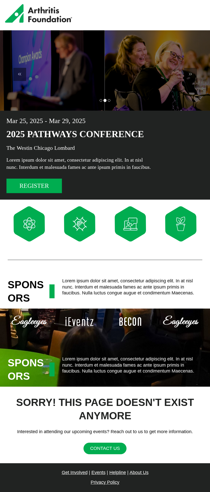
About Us (139, 472)
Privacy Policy (105, 482)
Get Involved (75, 472)
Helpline (117, 472)
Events (98, 472)
